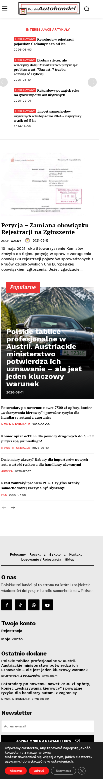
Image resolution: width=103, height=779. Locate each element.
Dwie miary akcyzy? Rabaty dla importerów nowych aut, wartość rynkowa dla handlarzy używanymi (44, 462)
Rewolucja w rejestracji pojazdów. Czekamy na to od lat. (43, 41)
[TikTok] (20, 604)
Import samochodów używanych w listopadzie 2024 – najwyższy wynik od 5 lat (47, 116)
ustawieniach (62, 761)
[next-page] (92, 82)
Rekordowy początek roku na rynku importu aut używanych (46, 92)
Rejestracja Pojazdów (20, 676)
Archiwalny (11, 241)
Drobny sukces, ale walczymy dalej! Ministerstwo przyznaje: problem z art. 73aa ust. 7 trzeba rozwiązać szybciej (46, 67)
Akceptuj (16, 771)
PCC (4, 495)
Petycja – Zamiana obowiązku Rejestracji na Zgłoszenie (45, 228)
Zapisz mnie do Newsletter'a (43, 741)
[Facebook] (6, 604)
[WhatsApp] (33, 604)
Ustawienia (63, 771)
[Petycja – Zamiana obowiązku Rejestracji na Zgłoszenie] (47, 184)
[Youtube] (47, 604)
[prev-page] (4, 508)
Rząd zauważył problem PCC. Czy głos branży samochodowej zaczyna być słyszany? (40, 485)
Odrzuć (39, 771)
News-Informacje (15, 424)
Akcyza (6, 471)
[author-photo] (28, 240)
